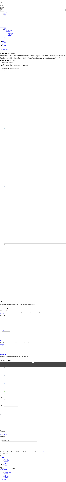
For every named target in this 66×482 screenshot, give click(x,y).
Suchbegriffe (2, 468)
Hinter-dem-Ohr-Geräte (7, 458)
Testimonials (4, 45)
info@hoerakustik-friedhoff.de (4, 434)
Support (3, 16)
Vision (5, 43)
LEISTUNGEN (4, 50)
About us (3, 41)
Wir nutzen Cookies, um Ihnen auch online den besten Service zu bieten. (10, 454)
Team (5, 14)
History (5, 15)
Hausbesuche (6, 463)
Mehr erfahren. (23, 454)
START (3, 457)
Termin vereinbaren (3, 330)
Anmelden (2, 11)
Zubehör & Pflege (6, 475)
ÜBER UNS (4, 464)
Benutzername (2, 7)
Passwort (1, 8)
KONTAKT (4, 479)
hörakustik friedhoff (5, 49)
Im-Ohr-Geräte (6, 459)
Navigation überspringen (3, 27)
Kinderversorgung (6, 460)
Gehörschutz (6, 461)
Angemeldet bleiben (5, 9)
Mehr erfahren (2, 344)
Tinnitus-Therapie (6, 462)
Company (3, 13)
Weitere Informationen (3, 313)
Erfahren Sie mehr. (41, 451)
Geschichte (5, 465)
